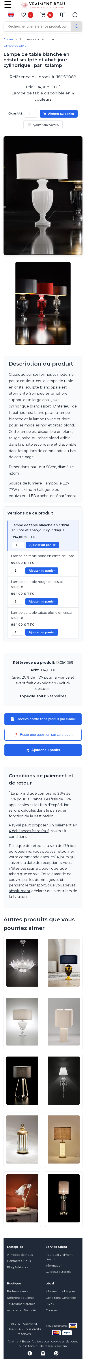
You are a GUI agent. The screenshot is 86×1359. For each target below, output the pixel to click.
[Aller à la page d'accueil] (43, 6)
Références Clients (20, 1297)
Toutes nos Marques (21, 1304)
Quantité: (15, 113)
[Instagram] (43, 1353)
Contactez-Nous (19, 1261)
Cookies (52, 1310)
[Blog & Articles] (62, 14)
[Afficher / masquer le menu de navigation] (8, 7)
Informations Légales (60, 1291)
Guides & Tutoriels (58, 1271)
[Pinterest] (56, 1353)
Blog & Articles (17, 1267)
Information (54, 1265)
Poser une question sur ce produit (43, 735)
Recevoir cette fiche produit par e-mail (43, 719)
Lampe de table (15, 45)
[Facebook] (30, 1353)
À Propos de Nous (20, 1254)
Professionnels (17, 1291)
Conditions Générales (61, 1297)
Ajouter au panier (61, 113)
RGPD (50, 1304)
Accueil (9, 39)
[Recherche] (76, 26)
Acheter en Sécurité (21, 1310)
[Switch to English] (11, 14)
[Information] (75, 14)
